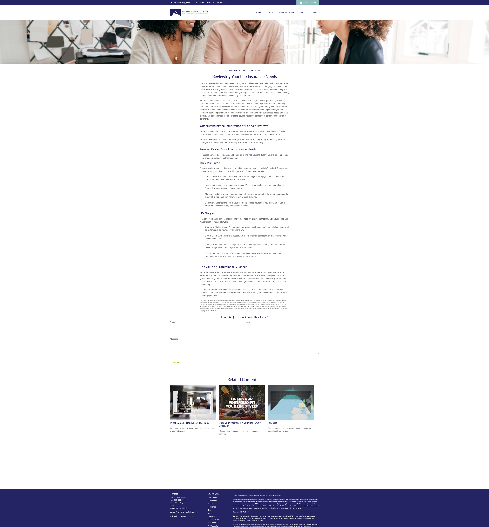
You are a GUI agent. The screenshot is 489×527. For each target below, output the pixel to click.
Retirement (212, 497)
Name (172, 321)
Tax (209, 510)
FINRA (235, 518)
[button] (258, 12)
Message (174, 338)
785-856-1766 (222, 2)
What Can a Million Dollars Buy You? (189, 423)
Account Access (309, 2)
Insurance (212, 506)
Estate (210, 503)
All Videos (212, 522)
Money (210, 513)
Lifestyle (211, 516)
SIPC (239, 518)
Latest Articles (213, 519)
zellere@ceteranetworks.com (181, 516)
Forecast (272, 423)
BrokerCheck (277, 495)
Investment (212, 500)
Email (248, 321)
